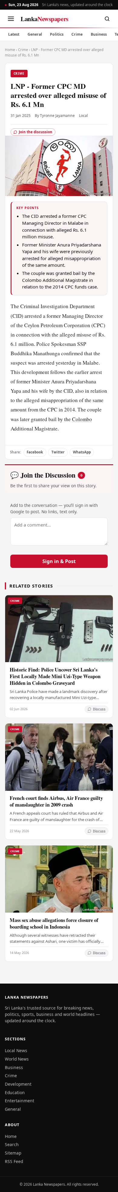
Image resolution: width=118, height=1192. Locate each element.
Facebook (35, 452)
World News (17, 1059)
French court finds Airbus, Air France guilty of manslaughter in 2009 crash (56, 801)
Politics (57, 34)
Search (12, 1144)
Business (99, 34)
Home (10, 49)
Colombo (82, 419)
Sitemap (13, 1153)
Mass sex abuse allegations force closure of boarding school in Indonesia (54, 923)
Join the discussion (35, 132)
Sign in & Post (59, 561)
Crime (77, 34)
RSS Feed (14, 1161)
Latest (13, 34)
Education (15, 1092)
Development (18, 1084)
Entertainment (19, 1100)
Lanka (44, 18)
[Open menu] (11, 19)
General (35, 34)
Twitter (57, 452)
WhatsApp (82, 452)
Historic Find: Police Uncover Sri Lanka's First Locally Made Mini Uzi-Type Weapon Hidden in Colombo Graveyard (55, 676)
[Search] (107, 19)
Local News (16, 1050)
